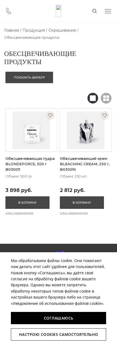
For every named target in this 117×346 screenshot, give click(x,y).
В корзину (27, 202)
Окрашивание (62, 30)
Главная (11, 30)
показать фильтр (29, 77)
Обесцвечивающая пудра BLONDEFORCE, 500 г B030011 (30, 164)
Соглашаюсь (58, 318)
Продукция (34, 30)
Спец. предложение (19, 213)
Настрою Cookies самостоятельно (58, 334)
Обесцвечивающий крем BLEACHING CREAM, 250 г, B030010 (85, 164)
